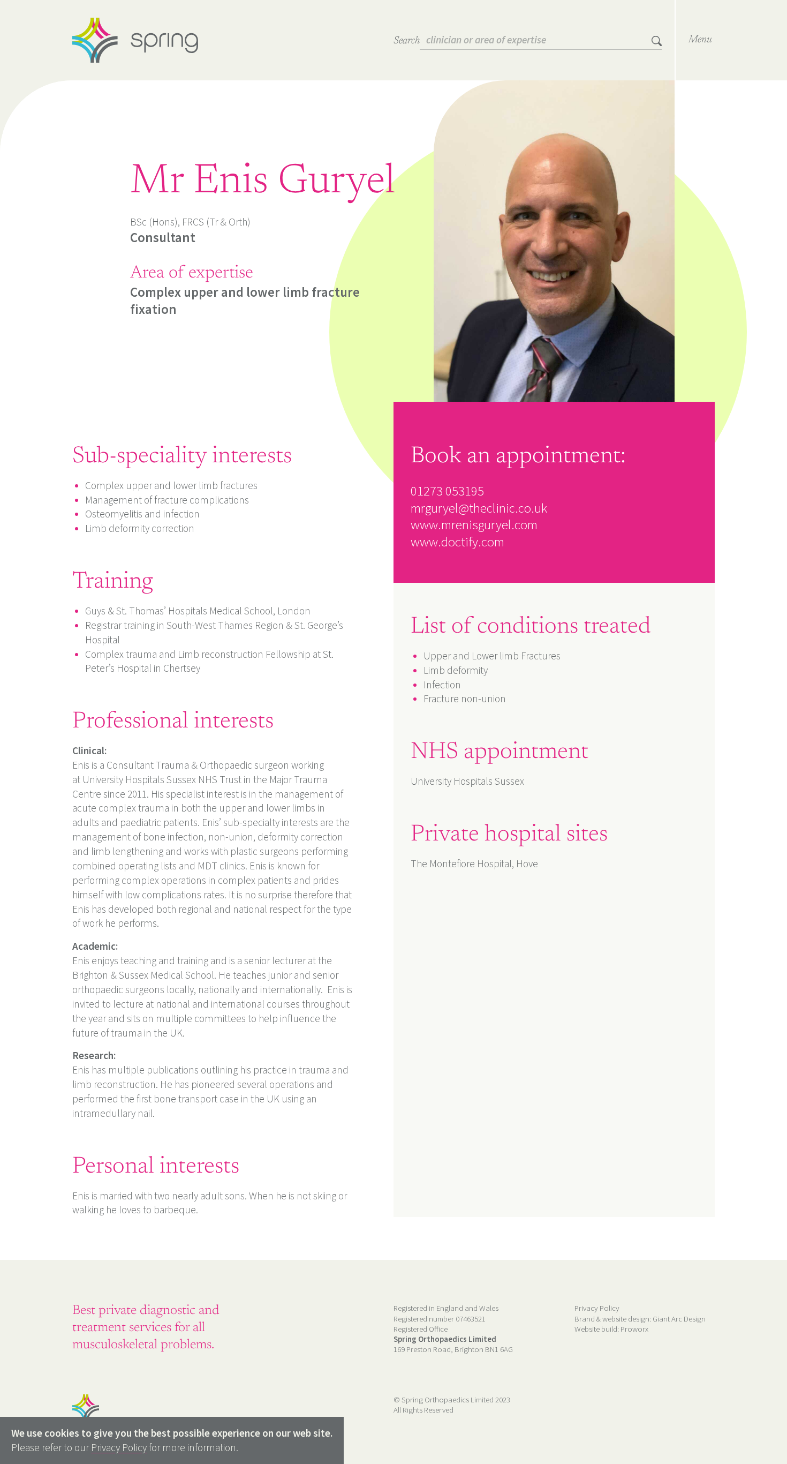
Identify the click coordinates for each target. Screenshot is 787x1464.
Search (407, 41)
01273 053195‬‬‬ (447, 490)
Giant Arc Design (679, 1318)
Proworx (634, 1329)
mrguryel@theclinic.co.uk (479, 507)
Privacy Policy (596, 1308)
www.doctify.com (457, 541)
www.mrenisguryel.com (474, 524)
